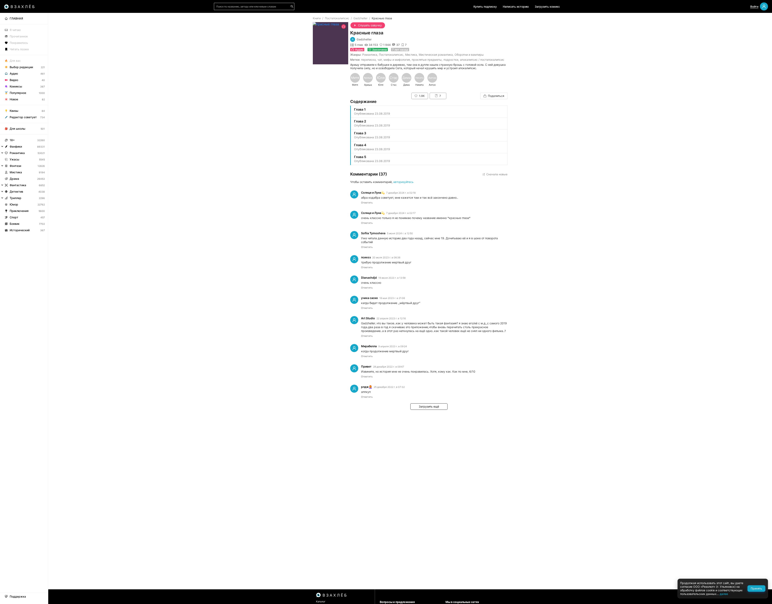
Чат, (380, 59)
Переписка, (369, 59)
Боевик (15, 223)
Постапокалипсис (337, 18)
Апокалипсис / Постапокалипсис (482, 59)
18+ (12, 140)
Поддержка (18, 596)
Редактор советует (23, 117)
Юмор (14, 204)
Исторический (20, 230)
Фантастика (18, 185)
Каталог (320, 601)
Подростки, (451, 59)
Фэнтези (15, 165)
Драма (14, 178)
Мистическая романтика (436, 54)
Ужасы (14, 159)
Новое (14, 99)
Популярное (18, 93)
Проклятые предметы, (427, 59)
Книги (317, 18)
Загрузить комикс (547, 6)
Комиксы (16, 86)
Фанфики (16, 146)
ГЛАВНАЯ (16, 18)
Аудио (14, 73)
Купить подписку (485, 6)
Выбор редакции (21, 67)
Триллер (15, 198)
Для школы (17, 128)
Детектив (16, 191)
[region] (428, 79)
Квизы (14, 110)
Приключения (19, 211)
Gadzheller (360, 18)
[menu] (24, 123)
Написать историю (516, 6)
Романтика (369, 54)
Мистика (411, 54)
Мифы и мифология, (397, 59)
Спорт (14, 217)
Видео (14, 80)
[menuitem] (24, 18)
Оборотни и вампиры (469, 54)
